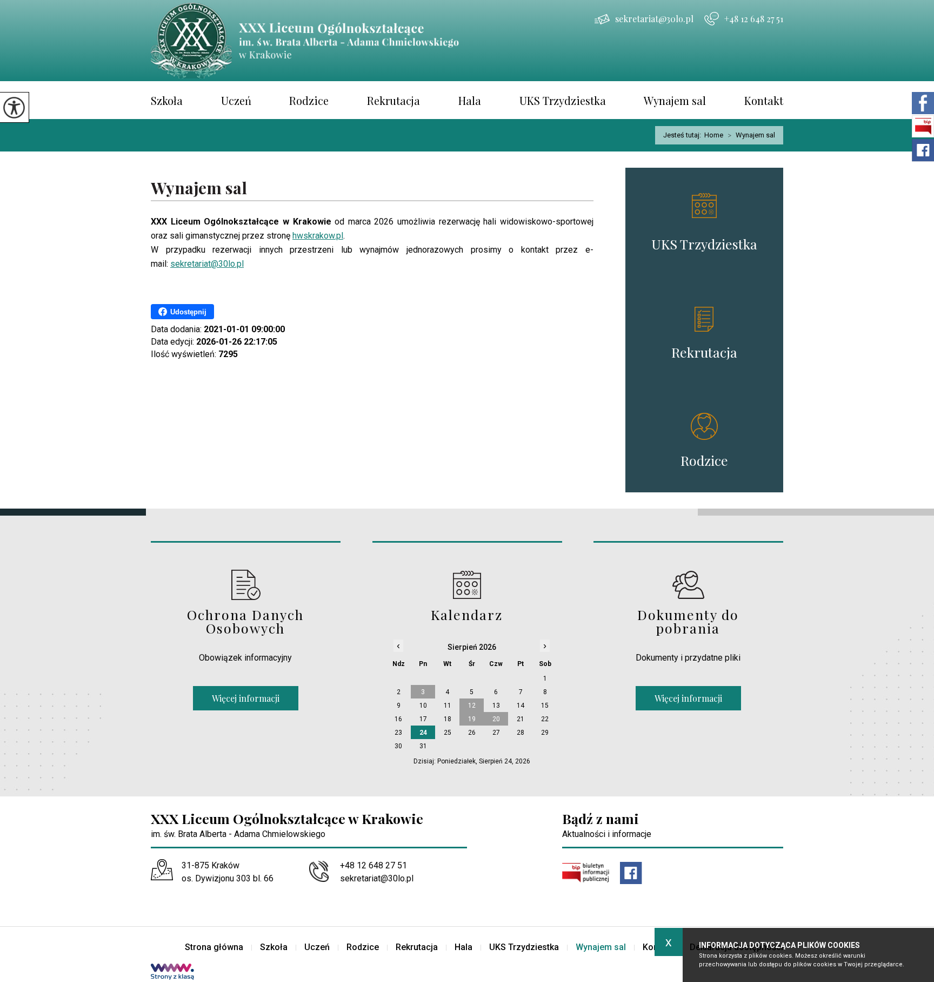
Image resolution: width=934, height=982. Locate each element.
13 (496, 705)
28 (520, 732)
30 (398, 746)
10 (423, 705)
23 (398, 732)
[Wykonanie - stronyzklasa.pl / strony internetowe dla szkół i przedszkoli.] (172, 973)
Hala (469, 100)
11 (447, 705)
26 (472, 732)
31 (423, 746)
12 (472, 705)
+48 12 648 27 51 (753, 18)
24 (423, 732)
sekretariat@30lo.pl (654, 18)
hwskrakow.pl (317, 235)
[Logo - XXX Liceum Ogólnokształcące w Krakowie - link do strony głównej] (318, 40)
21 (520, 719)
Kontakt (763, 100)
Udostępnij (188, 312)
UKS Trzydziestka (562, 100)
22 (545, 719)
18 (447, 719)
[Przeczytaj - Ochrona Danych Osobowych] (246, 585)
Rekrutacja (393, 100)
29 (545, 732)
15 (545, 705)
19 (472, 719)
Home (713, 135)
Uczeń (236, 100)
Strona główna (214, 947)
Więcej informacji (245, 698)
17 (423, 719)
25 (447, 732)
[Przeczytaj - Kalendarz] (467, 585)
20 (496, 719)
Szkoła (167, 100)
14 (520, 705)
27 (496, 732)
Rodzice (309, 100)
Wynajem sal (675, 100)
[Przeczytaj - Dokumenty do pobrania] (688, 585)
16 (398, 719)
